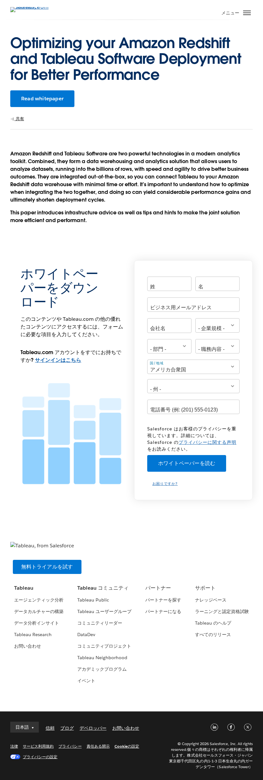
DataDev (86, 634)
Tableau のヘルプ (213, 623)
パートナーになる (163, 611)
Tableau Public (93, 600)
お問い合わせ (27, 646)
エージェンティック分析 (39, 600)
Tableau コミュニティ (103, 588)
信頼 (50, 728)
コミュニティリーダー (99, 623)
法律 (14, 746)
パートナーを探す (163, 600)
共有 (19, 118)
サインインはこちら (58, 360)
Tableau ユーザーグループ (104, 611)
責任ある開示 (98, 746)
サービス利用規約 (38, 746)
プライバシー (69, 746)
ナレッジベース (210, 600)
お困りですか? (165, 483)
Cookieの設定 (127, 746)
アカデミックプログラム (102, 669)
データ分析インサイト (36, 623)
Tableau (23, 588)
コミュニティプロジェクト (104, 646)
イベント (86, 681)
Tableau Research (33, 634)
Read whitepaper (42, 98)
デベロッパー (93, 728)
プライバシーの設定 (40, 756)
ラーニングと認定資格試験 (222, 611)
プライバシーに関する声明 (207, 442)
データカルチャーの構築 (39, 611)
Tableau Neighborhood (102, 657)
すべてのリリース (213, 634)
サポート (205, 588)
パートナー (158, 588)
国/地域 (157, 363)
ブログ (67, 728)
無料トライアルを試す (47, 566)
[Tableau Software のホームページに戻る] (32, 7)
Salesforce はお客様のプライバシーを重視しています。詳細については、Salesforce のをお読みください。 (191, 439)
